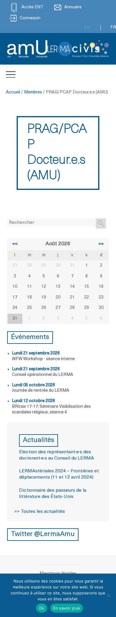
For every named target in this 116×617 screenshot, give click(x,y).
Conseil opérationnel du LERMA (42, 375)
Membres (33, 92)
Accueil (13, 92)
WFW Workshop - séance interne (43, 359)
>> (101, 244)
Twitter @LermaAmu (43, 534)
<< (15, 244)
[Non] (109, 595)
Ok (41, 608)
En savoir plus (66, 608)
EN (87, 27)
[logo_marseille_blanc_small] (27, 48)
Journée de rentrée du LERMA (40, 390)
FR (113, 27)
